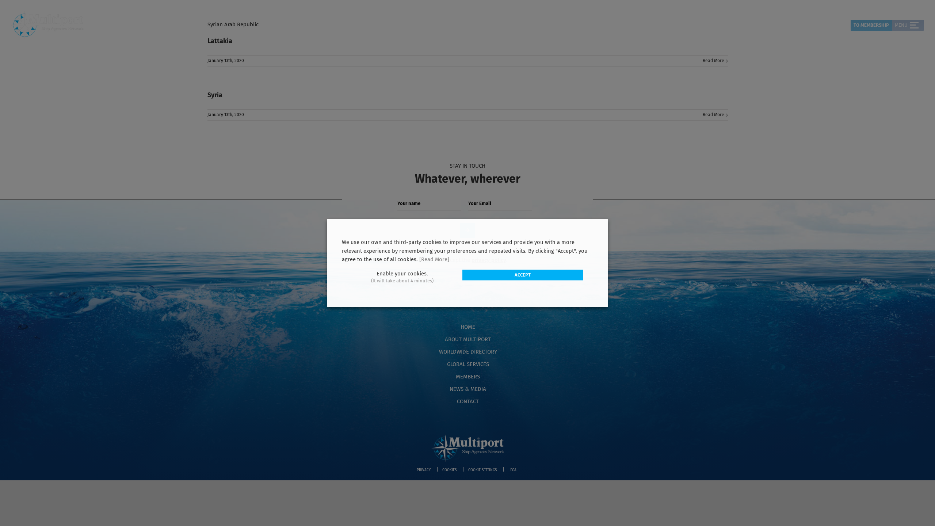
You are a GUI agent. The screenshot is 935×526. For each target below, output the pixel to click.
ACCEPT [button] (523, 275)
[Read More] (434, 259)
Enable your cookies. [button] (402, 273)
